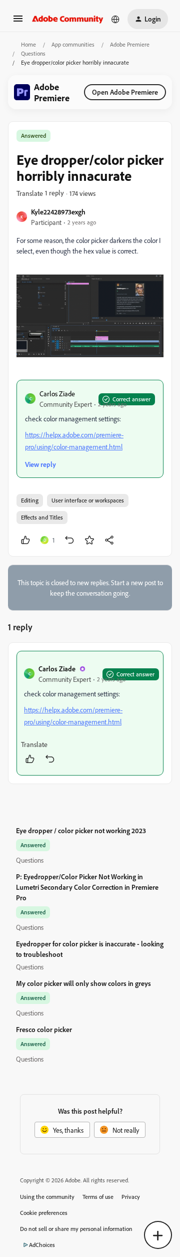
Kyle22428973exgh (58, 211)
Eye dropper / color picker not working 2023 (81, 830)
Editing (29, 500)
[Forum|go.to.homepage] (68, 19)
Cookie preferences (44, 1212)
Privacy (131, 1196)
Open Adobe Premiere (125, 92)
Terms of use (98, 1196)
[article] (90, 713)
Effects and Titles (42, 517)
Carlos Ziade (57, 393)
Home (28, 44)
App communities (73, 44)
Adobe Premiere (130, 44)
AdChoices (42, 1244)
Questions (33, 53)
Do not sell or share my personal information (76, 1228)
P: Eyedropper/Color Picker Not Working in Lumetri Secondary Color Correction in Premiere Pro (87, 887)
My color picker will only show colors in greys (83, 983)
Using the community (47, 1196)
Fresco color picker (44, 1029)
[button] (18, 22)
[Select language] (116, 19)
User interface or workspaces (88, 500)
